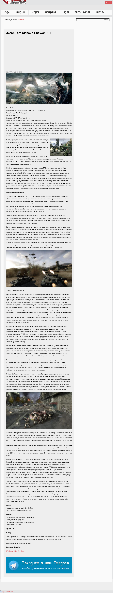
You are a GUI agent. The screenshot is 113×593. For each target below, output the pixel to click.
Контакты (100, 12)
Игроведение (50, 12)
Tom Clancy (21, 551)
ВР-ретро (35, 12)
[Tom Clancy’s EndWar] (39, 287)
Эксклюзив (20, 12)
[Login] (106, 2)
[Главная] (14, 4)
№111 (15, 551)
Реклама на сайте (82, 12)
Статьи (7, 12)
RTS (7, 551)
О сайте (65, 12)
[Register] (110, 2)
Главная (21, 20)
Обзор (11, 551)
